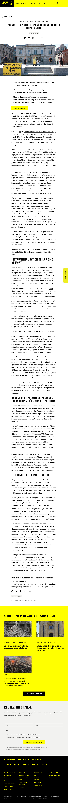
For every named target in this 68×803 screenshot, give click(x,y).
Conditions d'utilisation (21, 796)
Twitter (16, 764)
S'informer (21, 3)
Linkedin (44, 764)
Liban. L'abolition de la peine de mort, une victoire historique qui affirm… (50, 648)
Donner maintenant (54, 775)
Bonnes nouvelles (39, 785)
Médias (36, 775)
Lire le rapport (20, 108)
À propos (48, 3)
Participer (35, 3)
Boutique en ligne (9, 789)
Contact (45, 796)
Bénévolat (7, 781)
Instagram (26, 764)
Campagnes (7, 775)
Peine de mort (34, 33)
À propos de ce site (8, 796)
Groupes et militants (10, 784)
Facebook (7, 764)
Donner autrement (54, 778)
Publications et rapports (38, 778)
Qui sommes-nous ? (24, 775)
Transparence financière (23, 783)
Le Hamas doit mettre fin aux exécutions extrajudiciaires (16, 647)
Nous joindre (22, 787)
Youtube (35, 764)
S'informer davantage (34, 693)
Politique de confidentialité (35, 796)
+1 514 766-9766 (55, 796)
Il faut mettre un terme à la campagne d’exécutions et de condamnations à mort (16, 683)
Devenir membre (8, 778)
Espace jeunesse (9, 786)
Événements (37, 782)
